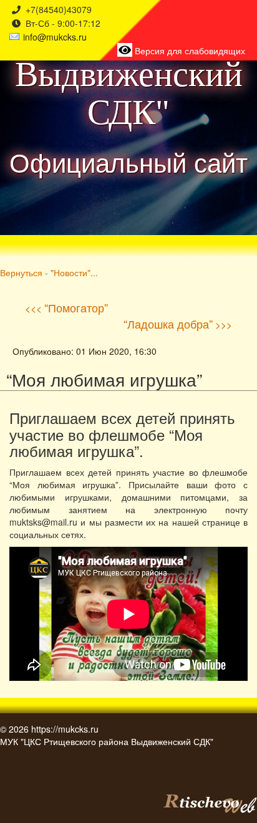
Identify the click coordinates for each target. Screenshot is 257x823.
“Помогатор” (76, 307)
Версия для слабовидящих (188, 50)
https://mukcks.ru (65, 729)
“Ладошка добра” (168, 323)
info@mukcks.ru (55, 37)
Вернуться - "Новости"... (49, 272)
